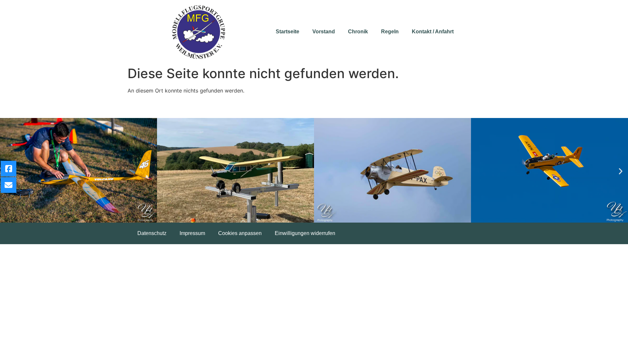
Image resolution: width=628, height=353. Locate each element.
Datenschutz (151, 233)
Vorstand (323, 31)
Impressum (192, 233)
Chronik (358, 31)
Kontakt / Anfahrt (433, 31)
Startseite (287, 31)
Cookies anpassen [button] (240, 233)
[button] (621, 171)
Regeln (390, 31)
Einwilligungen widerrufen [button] (305, 233)
